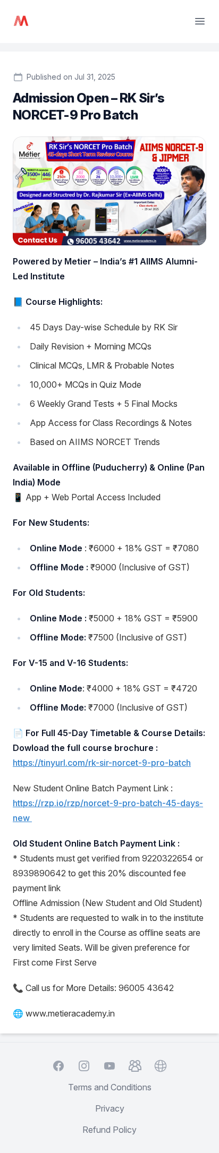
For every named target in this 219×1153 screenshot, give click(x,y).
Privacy (109, 1108)
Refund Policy (109, 1129)
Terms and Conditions (109, 1087)
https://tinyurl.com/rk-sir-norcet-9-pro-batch (102, 762)
